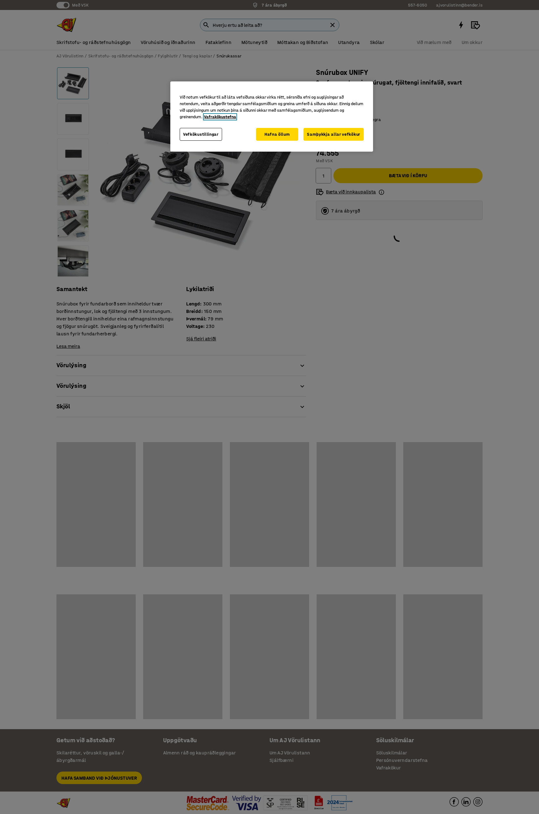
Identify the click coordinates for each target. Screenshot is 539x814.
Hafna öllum (277, 134)
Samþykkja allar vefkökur (333, 134)
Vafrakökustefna (220, 116)
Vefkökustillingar (201, 134)
